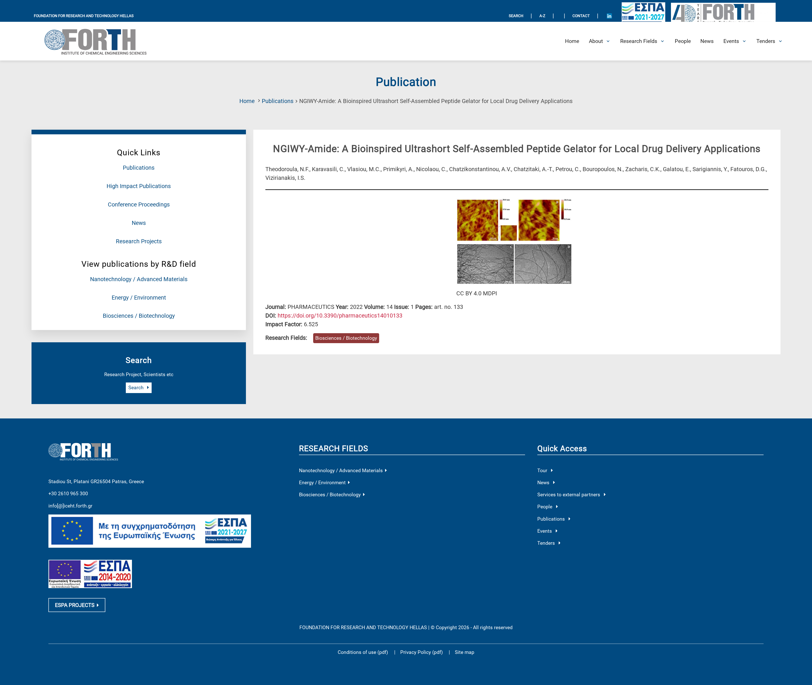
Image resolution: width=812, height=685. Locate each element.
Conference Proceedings (139, 204)
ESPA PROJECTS (75, 605)
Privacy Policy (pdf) (422, 652)
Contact (581, 16)
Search (136, 388)
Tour (543, 470)
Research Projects (139, 241)
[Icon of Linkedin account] (609, 15)
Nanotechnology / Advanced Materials (139, 279)
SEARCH (516, 16)
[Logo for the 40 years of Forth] (723, 15)
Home (247, 101)
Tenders (546, 543)
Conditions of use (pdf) (363, 652)
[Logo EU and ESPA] (643, 16)
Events (545, 531)
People (545, 507)
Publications (278, 101)
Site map (464, 652)
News (139, 223)
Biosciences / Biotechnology (139, 315)
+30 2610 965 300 (68, 494)
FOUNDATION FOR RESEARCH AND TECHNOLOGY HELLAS (84, 16)
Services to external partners (569, 495)
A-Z (542, 16)
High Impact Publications (139, 186)
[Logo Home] (100, 41)
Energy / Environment (139, 297)
